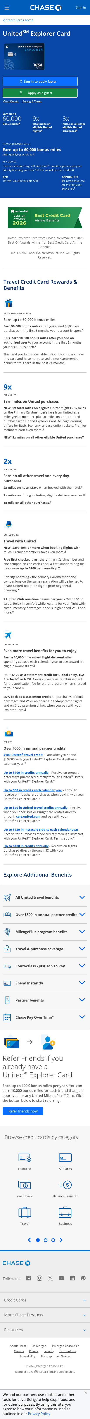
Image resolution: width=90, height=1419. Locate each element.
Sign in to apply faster (51, 81)
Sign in (83, 7)
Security (49, 1351)
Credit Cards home (19, 20)
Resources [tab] (47, 1329)
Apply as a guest (53, 93)
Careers (19, 1351)
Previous (29, 1240)
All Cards (66, 1168)
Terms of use (67, 1351)
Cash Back (24, 1196)
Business (66, 1223)
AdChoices (64, 1356)
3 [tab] (53, 1240)
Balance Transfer (65, 1196)
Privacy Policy (39, 1413)
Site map (46, 1356)
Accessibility (27, 1356)
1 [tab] (38, 1240)
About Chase (18, 1346)
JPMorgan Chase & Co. (66, 1346)
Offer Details (11, 101)
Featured (25, 1168)
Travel (26, 1223)
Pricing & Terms (32, 101)
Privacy (33, 1351)
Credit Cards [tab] (47, 1300)
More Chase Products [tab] (47, 1314)
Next (61, 1240)
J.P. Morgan (39, 1346)
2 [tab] (45, 1240)
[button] (85, 1393)
